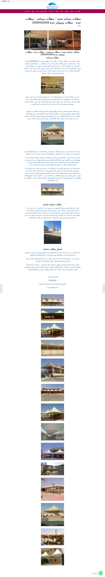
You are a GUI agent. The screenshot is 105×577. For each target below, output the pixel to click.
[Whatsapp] (101, 573)
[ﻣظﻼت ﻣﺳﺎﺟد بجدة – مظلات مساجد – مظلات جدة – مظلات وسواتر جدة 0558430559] (52, 40)
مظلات (79, 25)
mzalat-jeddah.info (52, 287)
